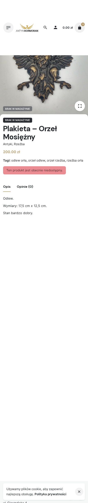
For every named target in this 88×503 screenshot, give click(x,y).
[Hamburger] (8, 28)
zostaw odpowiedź (16, 243)
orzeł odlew (36, 160)
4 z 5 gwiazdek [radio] (47, 237)
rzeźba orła (75, 160)
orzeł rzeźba (56, 160)
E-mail (9, 303)
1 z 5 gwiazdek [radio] (37, 237)
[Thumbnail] (27, 28)
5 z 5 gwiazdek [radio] (50, 237)
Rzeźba (19, 144)
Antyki (7, 144)
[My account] (55, 28)
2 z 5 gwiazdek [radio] (40, 237)
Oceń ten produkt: (18, 237)
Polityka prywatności (50, 494)
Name (9, 287)
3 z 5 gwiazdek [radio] (44, 237)
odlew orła (19, 160)
